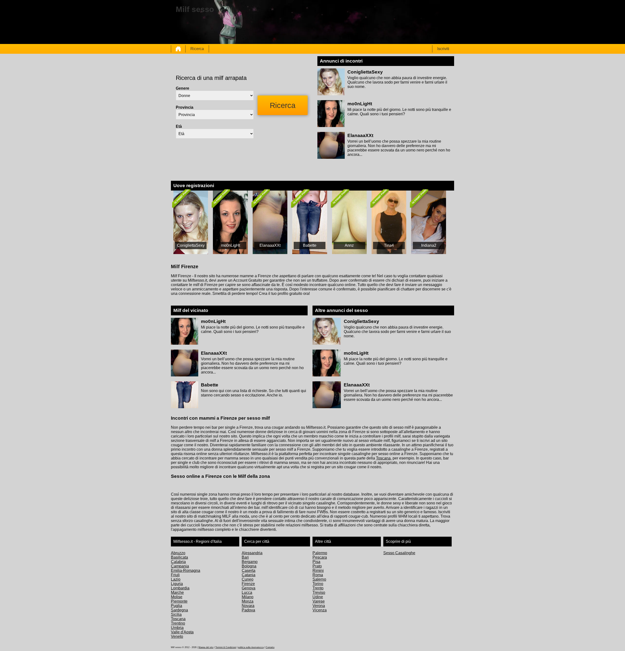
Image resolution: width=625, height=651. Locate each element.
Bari (245, 557)
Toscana (383, 458)
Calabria (178, 562)
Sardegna (179, 610)
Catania (248, 575)
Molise (176, 597)
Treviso (318, 592)
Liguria (177, 584)
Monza (247, 601)
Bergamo (250, 562)
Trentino (178, 623)
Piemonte (179, 601)
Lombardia (180, 588)
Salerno (319, 579)
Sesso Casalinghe (399, 553)
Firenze (248, 584)
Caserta (248, 570)
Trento (317, 588)
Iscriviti (443, 49)
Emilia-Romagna (185, 570)
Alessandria (252, 553)
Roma (317, 575)
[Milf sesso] (178, 49)
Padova (248, 610)
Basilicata (179, 557)
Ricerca (197, 49)
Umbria (177, 628)
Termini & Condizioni (225, 647)
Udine (317, 597)
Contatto (270, 647)
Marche (177, 592)
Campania (180, 566)
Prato (317, 566)
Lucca (247, 592)
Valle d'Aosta (182, 632)
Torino (317, 584)
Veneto (177, 636)
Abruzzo (178, 553)
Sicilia (176, 614)
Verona (318, 606)
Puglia (176, 606)
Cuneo (247, 579)
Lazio (175, 579)
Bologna (249, 566)
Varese (318, 601)
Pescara (319, 557)
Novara (248, 606)
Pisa (316, 562)
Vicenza (319, 610)
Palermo (319, 553)
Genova (248, 588)
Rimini (318, 570)
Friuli (175, 575)
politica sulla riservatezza (251, 647)
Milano (247, 597)
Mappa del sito (205, 647)
